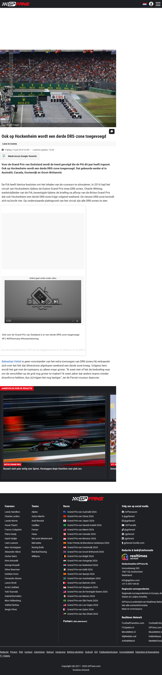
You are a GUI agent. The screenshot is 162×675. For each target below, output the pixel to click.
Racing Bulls (38, 547)
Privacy (13, 652)
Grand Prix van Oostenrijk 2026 (82, 547)
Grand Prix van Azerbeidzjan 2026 (84, 578)
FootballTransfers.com (133, 623)
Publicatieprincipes (108, 652)
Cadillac (35, 525)
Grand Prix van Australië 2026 (82, 512)
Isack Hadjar (11, 538)
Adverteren (39, 652)
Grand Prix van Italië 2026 (80, 569)
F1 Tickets (5, 656)
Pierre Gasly (10, 534)
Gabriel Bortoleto (13, 596)
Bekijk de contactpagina (132, 609)
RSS (21, 652)
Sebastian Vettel (11, 361)
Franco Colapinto (13, 529)
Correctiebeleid (126, 652)
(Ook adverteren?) (80, 621)
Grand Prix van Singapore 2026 (82, 587)
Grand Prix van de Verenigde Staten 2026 (87, 591)
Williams (36, 556)
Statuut (50, 652)
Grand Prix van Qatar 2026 (80, 609)
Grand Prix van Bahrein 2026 (81, 583)
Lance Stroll (10, 583)
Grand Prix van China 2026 (80, 516)
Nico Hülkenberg (13, 600)
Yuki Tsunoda (11, 591)
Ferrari (35, 529)
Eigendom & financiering (147, 652)
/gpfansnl (129, 534)
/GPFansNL (130, 525)
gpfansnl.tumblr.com (133, 543)
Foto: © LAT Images (10, 125)
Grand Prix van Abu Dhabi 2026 (82, 614)
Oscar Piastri (11, 525)
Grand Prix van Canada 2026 (81, 534)
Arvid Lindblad (12, 587)
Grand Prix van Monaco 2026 (81, 538)
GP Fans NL (33, 350)
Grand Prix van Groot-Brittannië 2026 (85, 552)
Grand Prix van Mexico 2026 (81, 596)
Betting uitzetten (75, 652)
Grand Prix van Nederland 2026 (82, 565)
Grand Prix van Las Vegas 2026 (82, 605)
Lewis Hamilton (12, 512)
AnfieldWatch (128, 641)
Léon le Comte (9, 144)
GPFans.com (155, 627)
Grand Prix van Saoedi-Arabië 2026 (84, 525)
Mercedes (36, 543)
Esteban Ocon (12, 574)
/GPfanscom (130, 512)
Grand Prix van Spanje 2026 (81, 574)
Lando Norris (11, 520)
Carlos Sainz (11, 556)
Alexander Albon (13, 552)
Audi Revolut (38, 520)
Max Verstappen (13, 547)
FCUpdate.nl (128, 627)
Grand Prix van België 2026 (80, 556)
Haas (34, 534)
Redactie (4, 652)
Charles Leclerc (12, 516)
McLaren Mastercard (42, 538)
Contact (28, 652)
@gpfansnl (129, 520)
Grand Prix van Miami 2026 (80, 529)
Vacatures (60, 652)
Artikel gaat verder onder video (42, 278)
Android (89, 652)
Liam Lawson (11, 543)
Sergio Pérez (11, 609)
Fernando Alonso (13, 578)
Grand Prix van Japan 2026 (80, 520)
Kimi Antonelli (11, 560)
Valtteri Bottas (12, 605)
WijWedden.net (129, 636)
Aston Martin (38, 516)
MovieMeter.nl (129, 632)
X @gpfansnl (128, 516)
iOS (96, 652)
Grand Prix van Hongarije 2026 (82, 560)
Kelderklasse (155, 636)
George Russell (12, 565)
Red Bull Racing (39, 552)
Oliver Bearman (12, 569)
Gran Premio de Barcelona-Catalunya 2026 (88, 543)
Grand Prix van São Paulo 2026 (82, 600)
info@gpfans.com (131, 580)
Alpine (35, 512)
